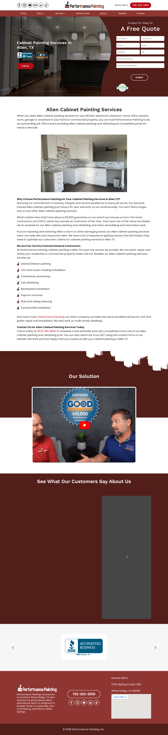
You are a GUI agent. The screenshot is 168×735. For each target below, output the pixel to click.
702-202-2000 (140, 5)
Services (59, 13)
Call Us (25, 65)
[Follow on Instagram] (77, 702)
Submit (139, 77)
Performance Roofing (51, 317)
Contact (141, 13)
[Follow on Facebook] (71, 702)
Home (23, 13)
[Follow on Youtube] (84, 702)
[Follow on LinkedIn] (90, 702)
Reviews (122, 13)
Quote (103, 13)
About (40, 13)
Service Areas (82, 13)
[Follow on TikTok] (96, 702)
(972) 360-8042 (46, 331)
